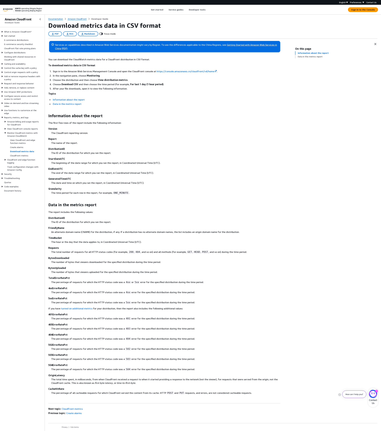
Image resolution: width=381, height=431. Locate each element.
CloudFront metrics (72, 408)
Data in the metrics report (67, 103)
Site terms (74, 427)
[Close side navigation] (40, 19)
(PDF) (64, 48)
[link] (99, 18)
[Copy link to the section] (46, 115)
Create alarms (74, 413)
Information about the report (69, 99)
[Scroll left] (148, 9)
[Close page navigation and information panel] (375, 44)
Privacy (65, 427)
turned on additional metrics (76, 308)
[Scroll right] (208, 9)
